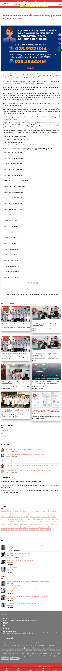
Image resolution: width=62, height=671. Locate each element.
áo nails (58, 650)
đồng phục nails (26, 656)
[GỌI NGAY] (59, 47)
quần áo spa (57, 642)
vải (3, 519)
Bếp (2, 433)
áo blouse (28, 519)
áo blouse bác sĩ (39, 519)
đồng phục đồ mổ (45, 529)
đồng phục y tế (34, 529)
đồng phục (32, 527)
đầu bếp (24, 527)
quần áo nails (40, 642)
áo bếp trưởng (54, 521)
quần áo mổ (32, 642)
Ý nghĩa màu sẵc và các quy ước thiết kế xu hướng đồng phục (25, 454)
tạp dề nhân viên (49, 645)
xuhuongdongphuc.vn (21, 23)
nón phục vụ (15, 642)
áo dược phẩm (37, 650)
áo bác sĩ (16, 521)
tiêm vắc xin (45, 516)
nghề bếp (53, 511)
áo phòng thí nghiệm (36, 524)
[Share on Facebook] (26, 283)
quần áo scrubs (49, 642)
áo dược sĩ (44, 650)
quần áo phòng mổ (47, 514)
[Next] (60, 320)
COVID (10, 511)
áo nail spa (15, 524)
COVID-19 (18, 511)
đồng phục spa (4, 658)
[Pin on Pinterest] (32, 283)
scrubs (17, 516)
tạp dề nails (41, 645)
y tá (21, 519)
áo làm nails (52, 650)
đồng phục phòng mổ (48, 656)
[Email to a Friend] (29, 283)
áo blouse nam (29, 648)
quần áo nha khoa (35, 514)
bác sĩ (3, 511)
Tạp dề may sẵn (32, 645)
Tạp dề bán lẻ (9, 645)
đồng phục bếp (53, 527)
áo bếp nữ (11, 650)
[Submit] (26, 4)
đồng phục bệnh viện (7, 529)
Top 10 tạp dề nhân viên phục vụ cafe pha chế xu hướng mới (24, 460)
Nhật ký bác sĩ (5, 514)
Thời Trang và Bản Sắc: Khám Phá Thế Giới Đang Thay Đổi (23, 449)
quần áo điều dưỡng (7, 516)
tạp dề (53, 516)
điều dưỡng (15, 527)
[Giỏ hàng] (44, 1)
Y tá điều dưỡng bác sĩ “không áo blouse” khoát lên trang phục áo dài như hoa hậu (31, 465)
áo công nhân (5, 524)
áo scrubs (39, 653)
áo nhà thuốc (12, 653)
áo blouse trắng (6, 521)
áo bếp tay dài (32, 521)
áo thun (47, 524)
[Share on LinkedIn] (34, 283)
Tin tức (5, 13)
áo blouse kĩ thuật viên (52, 519)
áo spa (45, 653)
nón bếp (15, 514)
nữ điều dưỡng (23, 514)
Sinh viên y (24, 516)
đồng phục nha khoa (22, 529)
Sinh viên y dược (35, 516)
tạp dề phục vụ (14, 648)
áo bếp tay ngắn (44, 521)
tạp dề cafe (24, 645)
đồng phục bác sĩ (42, 527)
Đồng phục (4, 437)
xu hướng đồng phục (12, 519)
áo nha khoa (4, 653)
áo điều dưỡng (5, 527)
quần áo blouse (24, 642)
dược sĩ (45, 511)
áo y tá (54, 524)
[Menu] (60, 4)
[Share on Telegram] (37, 283)
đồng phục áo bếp (14, 658)
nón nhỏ (9, 642)
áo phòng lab (24, 524)
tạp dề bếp (17, 645)
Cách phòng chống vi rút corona (32, 511)
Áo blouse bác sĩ (6, 430)
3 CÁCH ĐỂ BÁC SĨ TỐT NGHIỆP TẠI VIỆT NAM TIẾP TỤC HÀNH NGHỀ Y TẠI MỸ (28, 470)
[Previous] (1, 320)
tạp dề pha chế (5, 648)
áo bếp (24, 521)
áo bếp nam (4, 650)
